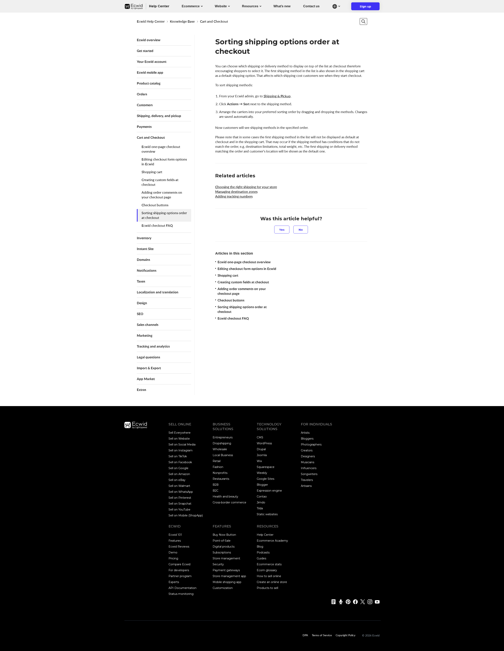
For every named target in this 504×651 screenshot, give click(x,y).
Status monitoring (181, 594)
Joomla (262, 455)
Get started (145, 50)
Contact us (311, 6)
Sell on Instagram (181, 450)
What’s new (281, 6)
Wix (259, 461)
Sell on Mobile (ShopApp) (186, 515)
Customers (145, 105)
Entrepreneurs (223, 437)
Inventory (144, 238)
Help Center (265, 535)
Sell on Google (178, 468)
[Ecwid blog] (332, 601)
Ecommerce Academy (272, 540)
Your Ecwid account (151, 61)
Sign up (368, 7)
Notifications (146, 270)
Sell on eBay (177, 480)
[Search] (363, 21)
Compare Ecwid (179, 564)
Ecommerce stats (269, 564)
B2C (215, 490)
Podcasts (263, 552)
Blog (260, 546)
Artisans (306, 486)
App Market (146, 378)
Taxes (141, 281)
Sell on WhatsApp (181, 492)
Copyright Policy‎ (345, 635)
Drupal (261, 449)
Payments (144, 126)
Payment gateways (226, 570)
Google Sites (265, 479)
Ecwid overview (148, 40)
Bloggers (307, 438)
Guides (261, 558)
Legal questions (148, 357)
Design (142, 303)
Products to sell (267, 588)
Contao (262, 496)
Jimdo (261, 502)
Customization (223, 588)
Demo (173, 552)
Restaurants (221, 479)
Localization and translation (157, 292)
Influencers (308, 468)
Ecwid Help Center (151, 21)
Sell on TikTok (178, 456)
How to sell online (269, 576)
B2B (216, 484)
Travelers (307, 480)
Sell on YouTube (179, 509)
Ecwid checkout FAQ (157, 225)
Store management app (229, 576)
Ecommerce (191, 6)
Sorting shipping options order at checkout (164, 215)
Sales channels (147, 324)
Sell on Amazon (179, 474)
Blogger (262, 484)
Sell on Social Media (182, 444)
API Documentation (182, 588)
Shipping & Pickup (277, 96)
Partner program (180, 576)
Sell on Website (179, 438)
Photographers (311, 444)
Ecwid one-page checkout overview (161, 149)
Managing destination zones (236, 191)
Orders (142, 94)
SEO (140, 313)
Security (218, 564)
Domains (143, 259)
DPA (305, 635)
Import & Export (149, 368)
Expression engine (269, 490)
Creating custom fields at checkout (160, 182)
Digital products (223, 546)
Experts (174, 582)
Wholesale (220, 449)
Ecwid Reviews (179, 546)
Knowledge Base (182, 21)
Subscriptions (222, 552)
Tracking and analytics (153, 346)
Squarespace (265, 467)
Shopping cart (152, 172)
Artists (305, 432)
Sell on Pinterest (180, 497)
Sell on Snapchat (180, 503)
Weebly (262, 473)
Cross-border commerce (229, 502)
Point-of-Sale (222, 540)
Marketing (144, 335)
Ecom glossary (267, 570)
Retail (216, 461)
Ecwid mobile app (150, 72)
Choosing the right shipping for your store (246, 187)
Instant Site (145, 248)
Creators (306, 450)
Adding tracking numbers (234, 196)
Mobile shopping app (227, 582)
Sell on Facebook (180, 462)
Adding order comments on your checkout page (162, 195)
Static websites (267, 514)
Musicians (307, 462)
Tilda (260, 508)
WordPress (264, 443)
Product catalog (148, 83)
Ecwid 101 (175, 535)
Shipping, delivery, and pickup (159, 115)
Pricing (173, 558)
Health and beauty (225, 496)
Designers (308, 456)
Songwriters (309, 474)
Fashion (218, 467)
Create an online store (272, 582)
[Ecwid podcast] (339, 601)
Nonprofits (220, 473)
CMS (260, 437)
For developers (179, 570)
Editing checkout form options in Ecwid (164, 162)
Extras (141, 389)
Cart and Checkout (214, 21)
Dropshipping (222, 443)
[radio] (281, 229)
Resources (250, 6)
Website (221, 6)
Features (175, 540)
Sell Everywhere (180, 432)
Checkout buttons (155, 205)
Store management (226, 558)
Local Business (223, 455)
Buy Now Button (224, 535)
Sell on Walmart (179, 486)
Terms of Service (322, 635)
